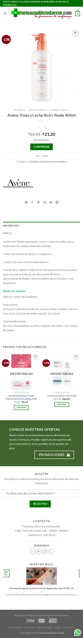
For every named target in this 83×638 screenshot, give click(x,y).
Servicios (29, 627)
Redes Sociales (60, 615)
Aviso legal (20, 615)
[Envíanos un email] (44, 551)
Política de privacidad (39, 615)
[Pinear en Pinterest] (51, 202)
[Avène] (18, 184)
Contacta (69, 627)
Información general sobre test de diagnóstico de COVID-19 (41, 588)
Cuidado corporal (59, 109)
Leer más (21, 407)
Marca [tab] (7, 233)
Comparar (41, 146)
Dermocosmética (38, 109)
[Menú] (5, 13)
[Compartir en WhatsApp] (26, 202)
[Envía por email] (44, 202)
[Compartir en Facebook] (32, 202)
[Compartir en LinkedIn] (57, 202)
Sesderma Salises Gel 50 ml (61, 395)
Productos (20, 109)
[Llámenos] (51, 551)
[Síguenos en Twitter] (38, 551)
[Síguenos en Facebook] (32, 551)
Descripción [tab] (11, 225)
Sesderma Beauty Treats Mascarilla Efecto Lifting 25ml (21, 397)
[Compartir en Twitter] (38, 202)
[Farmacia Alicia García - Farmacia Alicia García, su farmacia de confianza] (41, 13)
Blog (58, 627)
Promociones (45, 627)
